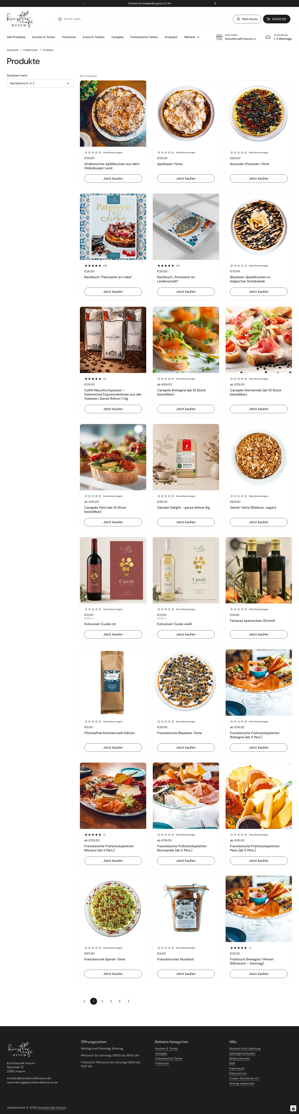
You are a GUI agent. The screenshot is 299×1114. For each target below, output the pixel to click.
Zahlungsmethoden (242, 1053)
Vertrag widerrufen (242, 1083)
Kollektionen (30, 50)
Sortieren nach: (17, 75)
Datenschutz (238, 1073)
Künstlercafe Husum (52, 1108)
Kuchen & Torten (166, 1048)
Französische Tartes (169, 1058)
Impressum (236, 1068)
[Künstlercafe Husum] (20, 19)
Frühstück (162, 1063)
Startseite (13, 50)
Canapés (161, 1053)
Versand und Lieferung (244, 1048)
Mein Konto (250, 19)
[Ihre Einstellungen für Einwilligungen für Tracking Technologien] (293, 1108)
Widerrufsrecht (239, 1058)
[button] (276, 19)
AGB (232, 1063)
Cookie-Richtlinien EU (244, 1078)
